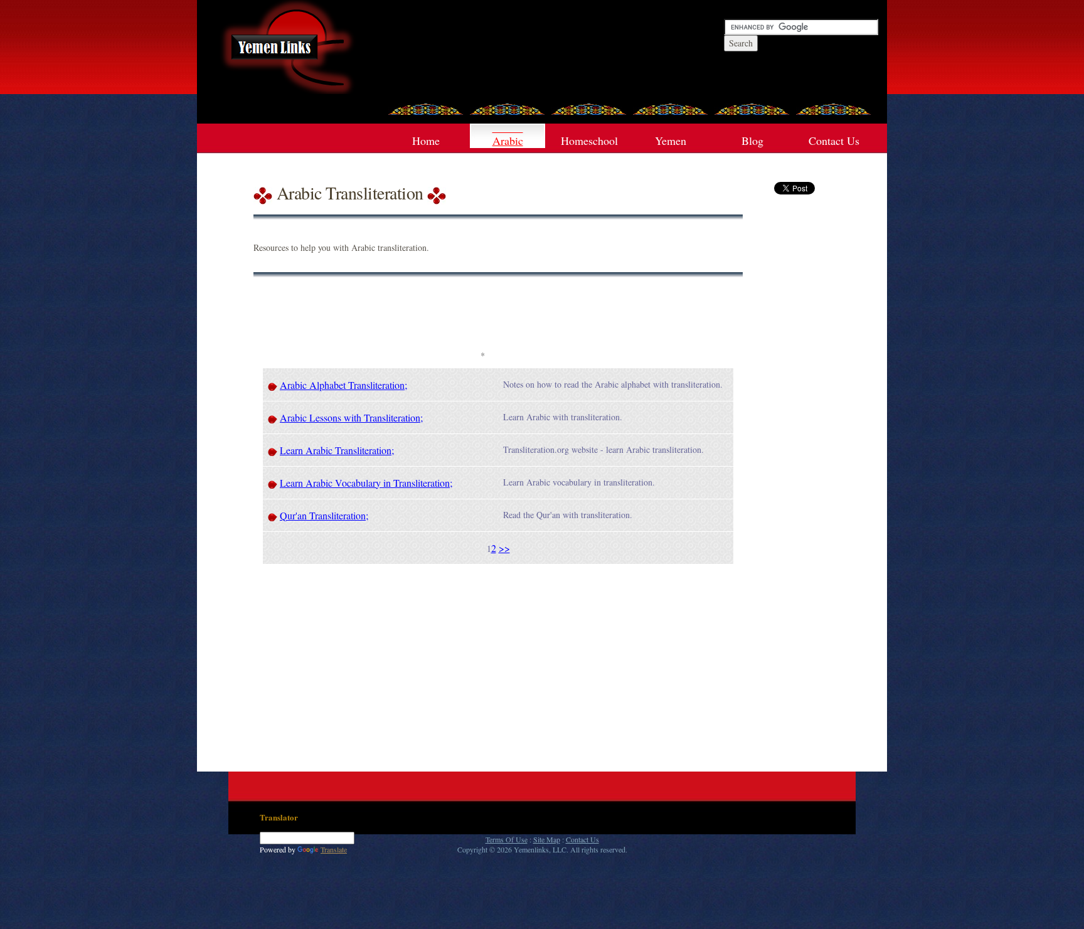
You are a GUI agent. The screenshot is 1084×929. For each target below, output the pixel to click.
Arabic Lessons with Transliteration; (351, 417)
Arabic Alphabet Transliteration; (343, 384)
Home (426, 140)
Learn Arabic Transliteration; (337, 450)
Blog (752, 140)
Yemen (670, 140)
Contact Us (834, 140)
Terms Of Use (507, 839)
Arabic (507, 140)
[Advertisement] (482, 318)
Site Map (546, 839)
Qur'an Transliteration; (324, 515)
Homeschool (589, 140)
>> (504, 548)
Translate (334, 849)
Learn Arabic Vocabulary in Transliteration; (366, 482)
